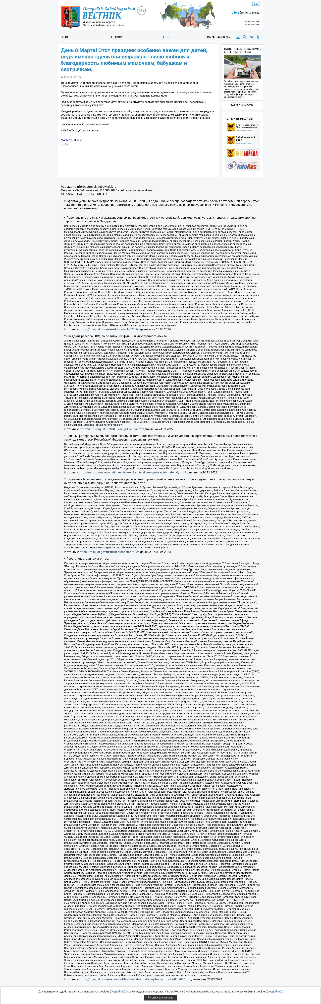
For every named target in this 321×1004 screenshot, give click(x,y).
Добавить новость (242, 105)
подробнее (117, 991)
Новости (116, 37)
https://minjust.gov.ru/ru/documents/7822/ (109, 552)
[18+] (99, 18)
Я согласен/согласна (160, 997)
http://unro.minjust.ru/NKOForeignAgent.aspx (111, 429)
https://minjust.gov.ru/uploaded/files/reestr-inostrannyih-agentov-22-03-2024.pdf (135, 979)
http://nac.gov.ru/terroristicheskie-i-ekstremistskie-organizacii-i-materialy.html (133, 472)
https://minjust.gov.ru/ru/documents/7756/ (109, 329)
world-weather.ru (252, 22)
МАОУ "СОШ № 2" (71, 140)
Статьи (165, 37)
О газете (66, 37)
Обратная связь (218, 37)
